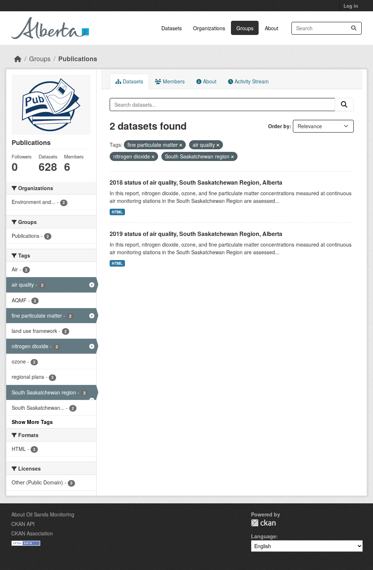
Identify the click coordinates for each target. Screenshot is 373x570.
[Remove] (180, 145)
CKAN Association (32, 533)
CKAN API (23, 523)
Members (173, 81)
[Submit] (353, 28)
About (271, 28)
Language (263, 536)
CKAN (263, 523)
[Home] (17, 58)
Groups (245, 28)
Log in (350, 5)
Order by (279, 126)
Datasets (171, 28)
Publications (77, 58)
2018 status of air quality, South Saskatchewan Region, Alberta (196, 182)
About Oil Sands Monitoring (42, 514)
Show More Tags (32, 421)
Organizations (209, 28)
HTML (117, 212)
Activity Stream (251, 81)
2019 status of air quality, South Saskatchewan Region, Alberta (196, 233)
